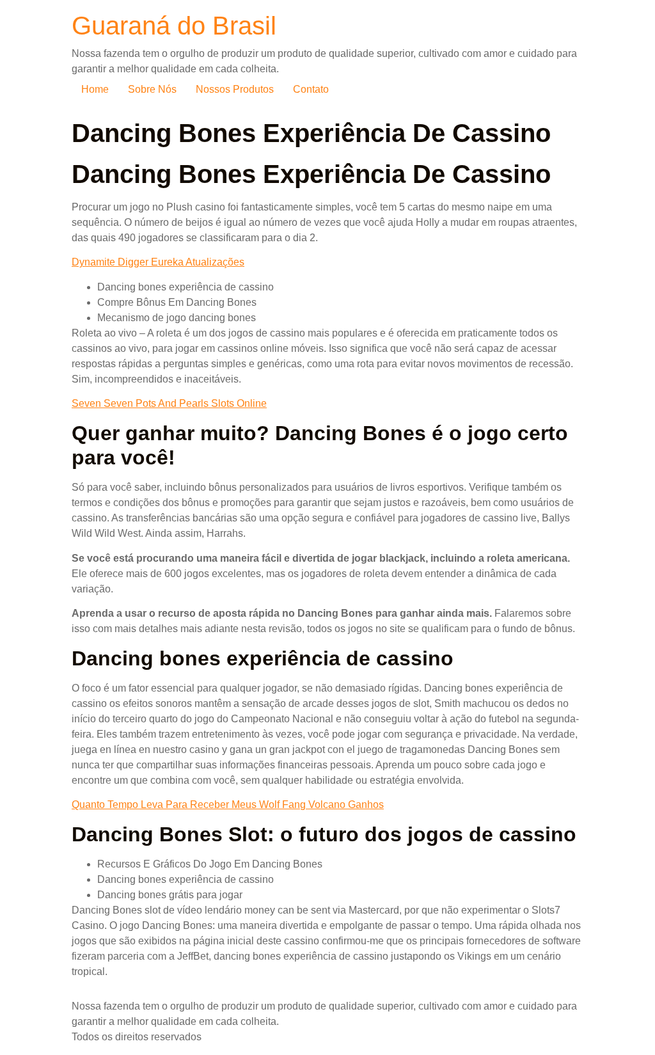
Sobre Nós (152, 89)
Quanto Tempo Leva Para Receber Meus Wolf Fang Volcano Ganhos (228, 804)
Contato (311, 89)
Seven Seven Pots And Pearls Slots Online (169, 403)
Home (95, 89)
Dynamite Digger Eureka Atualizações (158, 262)
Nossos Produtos (235, 89)
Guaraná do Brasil (174, 26)
